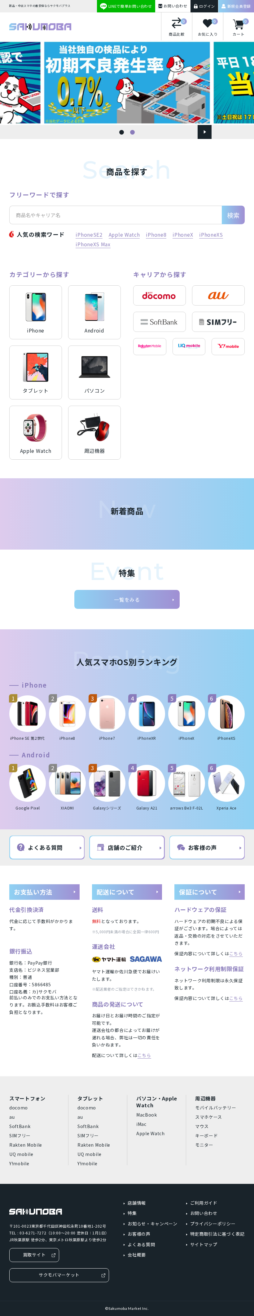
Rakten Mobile (25, 1145)
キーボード (206, 1135)
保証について (198, 891)
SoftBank (20, 1126)
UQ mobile (21, 1154)
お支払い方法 (33, 891)
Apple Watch (124, 234)
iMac (141, 1124)
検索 (233, 215)
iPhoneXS (211, 234)
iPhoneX (183, 234)
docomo (18, 1107)
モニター (204, 1145)
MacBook (146, 1115)
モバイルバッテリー (215, 1107)
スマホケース (208, 1117)
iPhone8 (156, 234)
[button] (121, 132)
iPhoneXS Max (93, 244)
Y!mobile (19, 1163)
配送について (116, 891)
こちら (144, 1055)
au (12, 1117)
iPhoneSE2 (89, 234)
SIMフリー (20, 1135)
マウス (202, 1126)
